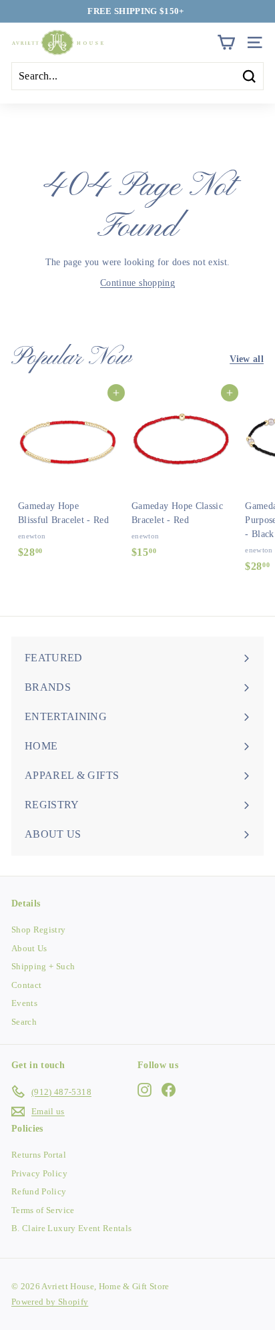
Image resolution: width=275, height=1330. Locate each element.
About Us (29, 948)
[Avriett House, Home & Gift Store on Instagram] (145, 1089)
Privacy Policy (39, 1173)
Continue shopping (137, 283)
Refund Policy (39, 1191)
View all (247, 359)
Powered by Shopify (49, 1302)
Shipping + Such (43, 966)
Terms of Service (43, 1210)
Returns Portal (38, 1155)
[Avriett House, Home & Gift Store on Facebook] (169, 1089)
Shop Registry (38, 930)
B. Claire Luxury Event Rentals (71, 1228)
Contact (26, 985)
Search (24, 1022)
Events (24, 1003)
